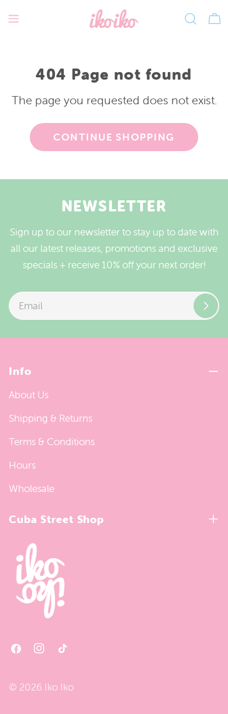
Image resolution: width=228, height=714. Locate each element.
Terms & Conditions (52, 441)
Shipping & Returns (50, 418)
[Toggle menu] (13, 18)
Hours (22, 465)
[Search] (190, 18)
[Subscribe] (206, 305)
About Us (29, 394)
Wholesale (31, 488)
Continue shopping (114, 137)
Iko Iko (59, 687)
